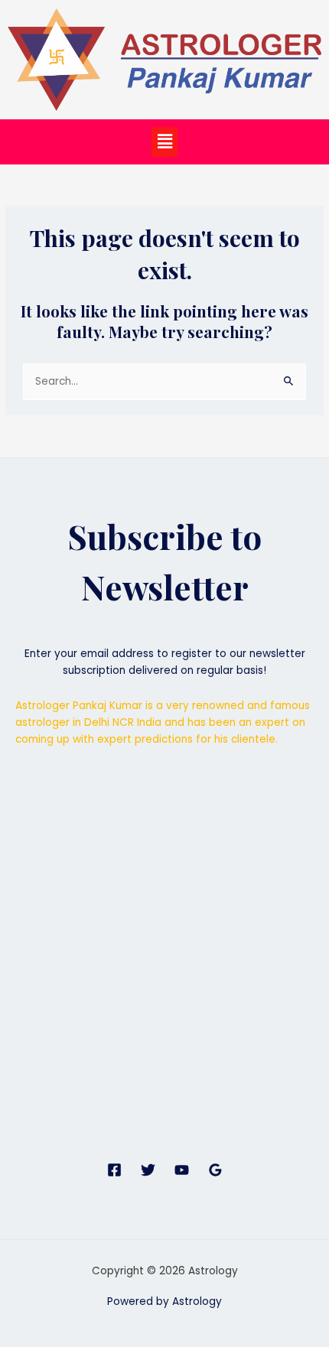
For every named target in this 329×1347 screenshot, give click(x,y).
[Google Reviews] (215, 1170)
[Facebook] (114, 1170)
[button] (164, 141)
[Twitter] (148, 1170)
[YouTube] (181, 1170)
